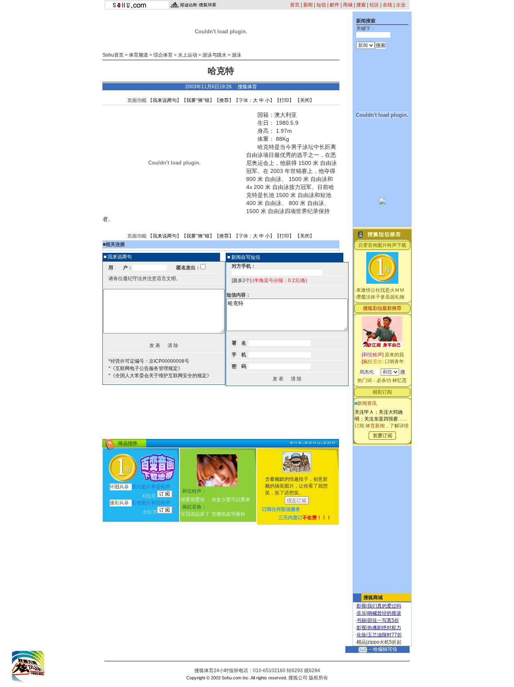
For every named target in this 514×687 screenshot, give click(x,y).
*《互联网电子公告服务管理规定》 (145, 368)
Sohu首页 (113, 55)
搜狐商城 (373, 597)
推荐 (224, 100)
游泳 (236, 55)
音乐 (361, 613)
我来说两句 (165, 100)
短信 (321, 5)
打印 (284, 100)
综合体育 (163, 55)
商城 (348, 5)
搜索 (361, 5)
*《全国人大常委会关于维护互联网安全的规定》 (160, 375)
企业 (401, 5)
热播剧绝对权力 (384, 627)
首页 (295, 5)
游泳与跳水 (214, 55)
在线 (387, 5)
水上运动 (187, 55)
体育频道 (138, 55)
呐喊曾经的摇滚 (384, 613)
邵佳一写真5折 (383, 620)
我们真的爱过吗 (384, 606)
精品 (361, 642)
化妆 (361, 635)
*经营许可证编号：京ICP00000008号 (148, 361)
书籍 (361, 620)
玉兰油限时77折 (384, 635)
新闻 (308, 5)
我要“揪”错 (198, 100)
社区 (374, 5)
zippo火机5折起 (384, 642)
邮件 (334, 5)
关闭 (305, 100)
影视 (361, 606)
